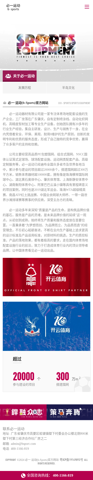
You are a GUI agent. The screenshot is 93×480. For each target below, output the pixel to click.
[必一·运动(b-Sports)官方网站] (13, 8)
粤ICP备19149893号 (71, 459)
